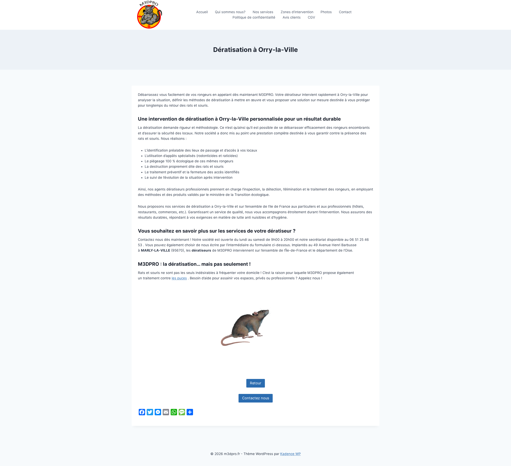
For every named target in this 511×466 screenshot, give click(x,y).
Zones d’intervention (297, 12)
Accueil (202, 12)
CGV (311, 17)
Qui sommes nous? (230, 12)
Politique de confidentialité (254, 17)
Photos (326, 12)
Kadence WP (290, 454)
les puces (179, 278)
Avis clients (292, 17)
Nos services (263, 12)
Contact (345, 12)
